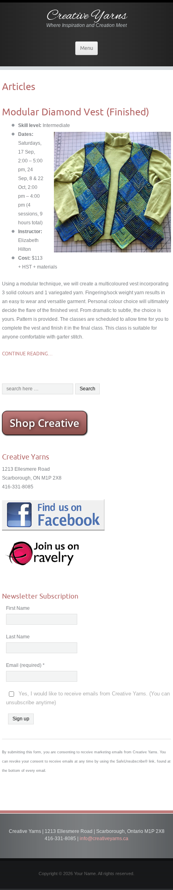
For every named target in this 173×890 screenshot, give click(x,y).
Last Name (18, 637)
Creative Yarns (87, 16)
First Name (18, 608)
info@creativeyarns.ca (104, 838)
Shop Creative (44, 423)
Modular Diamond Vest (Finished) (75, 111)
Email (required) (25, 665)
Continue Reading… (27, 354)
